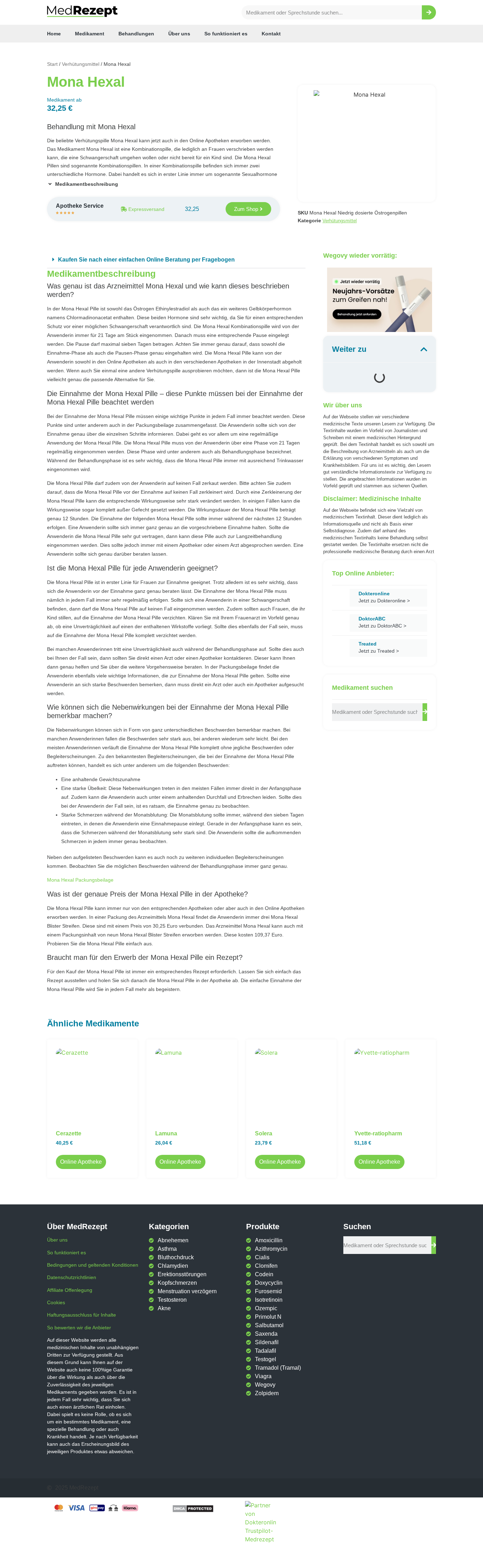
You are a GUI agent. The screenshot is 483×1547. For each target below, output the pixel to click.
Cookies (56, 1302)
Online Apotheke (81, 1162)
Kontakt (271, 33)
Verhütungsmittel (80, 64)
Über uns (179, 33)
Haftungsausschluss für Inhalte (81, 1315)
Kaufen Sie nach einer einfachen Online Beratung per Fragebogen (146, 260)
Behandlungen (136, 33)
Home (54, 33)
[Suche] (429, 12)
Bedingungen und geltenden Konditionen (92, 1265)
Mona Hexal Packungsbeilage (80, 880)
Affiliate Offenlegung (69, 1290)
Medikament (89, 33)
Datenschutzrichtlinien (71, 1277)
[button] (176, 259)
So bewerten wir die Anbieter (79, 1327)
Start (52, 64)
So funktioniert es (226, 33)
